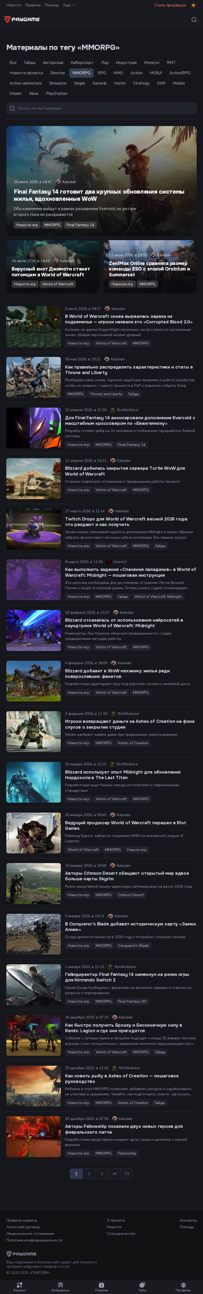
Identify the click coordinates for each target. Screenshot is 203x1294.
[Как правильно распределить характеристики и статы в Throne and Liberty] (33, 377)
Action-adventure (26, 83)
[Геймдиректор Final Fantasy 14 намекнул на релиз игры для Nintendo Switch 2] (33, 984)
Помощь (52, 5)
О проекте (116, 1220)
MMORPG (81, 73)
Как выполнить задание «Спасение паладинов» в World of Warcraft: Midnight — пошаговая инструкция (130, 572)
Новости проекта (26, 73)
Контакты (188, 1220)
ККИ (161, 83)
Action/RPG (180, 73)
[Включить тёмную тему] (193, 5)
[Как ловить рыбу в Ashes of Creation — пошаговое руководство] (33, 1086)
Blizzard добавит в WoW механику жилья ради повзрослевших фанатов (117, 673)
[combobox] (194, 19)
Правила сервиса (21, 1220)
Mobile (179, 83)
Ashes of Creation (133, 743)
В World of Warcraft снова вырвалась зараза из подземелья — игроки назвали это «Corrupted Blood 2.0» (129, 319)
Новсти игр (137, 849)
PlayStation (56, 93)
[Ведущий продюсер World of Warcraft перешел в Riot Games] (33, 833)
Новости (13, 5)
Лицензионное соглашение (30, 1233)
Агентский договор (23, 1227)
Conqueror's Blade (133, 945)
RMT (171, 62)
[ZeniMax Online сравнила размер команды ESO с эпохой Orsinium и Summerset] (150, 266)
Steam (16, 93)
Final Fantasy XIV (132, 1001)
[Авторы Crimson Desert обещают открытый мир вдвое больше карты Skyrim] (33, 883)
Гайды (29, 62)
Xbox (34, 93)
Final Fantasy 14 (80, 224)
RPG (102, 73)
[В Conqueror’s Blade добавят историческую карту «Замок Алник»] (33, 934)
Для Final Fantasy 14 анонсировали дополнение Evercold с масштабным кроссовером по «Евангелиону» (130, 420)
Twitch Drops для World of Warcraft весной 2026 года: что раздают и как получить (126, 521)
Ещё (67, 5)
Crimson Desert (131, 894)
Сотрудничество (121, 1233)
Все (13, 62)
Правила (33, 5)
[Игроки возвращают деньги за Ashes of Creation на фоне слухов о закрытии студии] (33, 731)
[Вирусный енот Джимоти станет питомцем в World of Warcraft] (52, 266)
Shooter (57, 73)
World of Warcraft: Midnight (158, 596)
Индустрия (126, 62)
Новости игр (27, 224)
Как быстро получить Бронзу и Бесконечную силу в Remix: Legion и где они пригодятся (123, 1028)
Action (136, 73)
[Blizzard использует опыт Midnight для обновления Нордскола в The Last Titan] (33, 782)
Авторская (53, 62)
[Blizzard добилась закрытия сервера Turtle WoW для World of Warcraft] (33, 478)
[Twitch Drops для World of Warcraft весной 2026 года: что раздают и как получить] (33, 529)
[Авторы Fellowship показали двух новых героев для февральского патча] (33, 1136)
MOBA (156, 73)
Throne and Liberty (106, 394)
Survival (100, 83)
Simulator (58, 83)
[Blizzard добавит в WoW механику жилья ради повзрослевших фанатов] (33, 681)
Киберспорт (82, 62)
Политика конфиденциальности (34, 1240)
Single (79, 83)
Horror (120, 83)
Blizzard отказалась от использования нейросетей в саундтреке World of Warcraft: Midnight (124, 623)
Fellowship (127, 1153)
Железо (151, 62)
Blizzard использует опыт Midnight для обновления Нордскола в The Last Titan (123, 774)
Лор (105, 62)
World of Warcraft (57, 284)
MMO (118, 73)
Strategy (141, 83)
